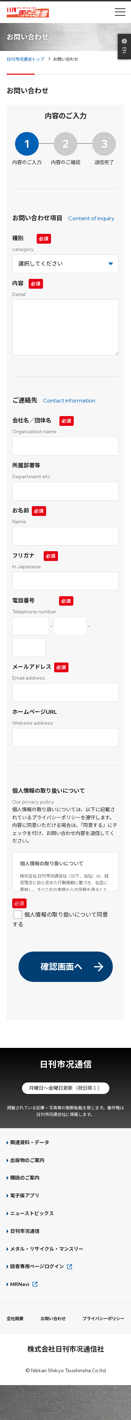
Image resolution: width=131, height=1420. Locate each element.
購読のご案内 (24, 1178)
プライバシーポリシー (103, 1318)
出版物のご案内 (27, 1160)
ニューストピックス (32, 1213)
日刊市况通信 (65, 1064)
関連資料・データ (29, 1142)
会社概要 (15, 1318)
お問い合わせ (53, 1318)
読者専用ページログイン (37, 1266)
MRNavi (19, 1284)
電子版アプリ (24, 1195)
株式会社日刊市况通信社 (65, 1349)
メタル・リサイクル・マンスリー (46, 1249)
